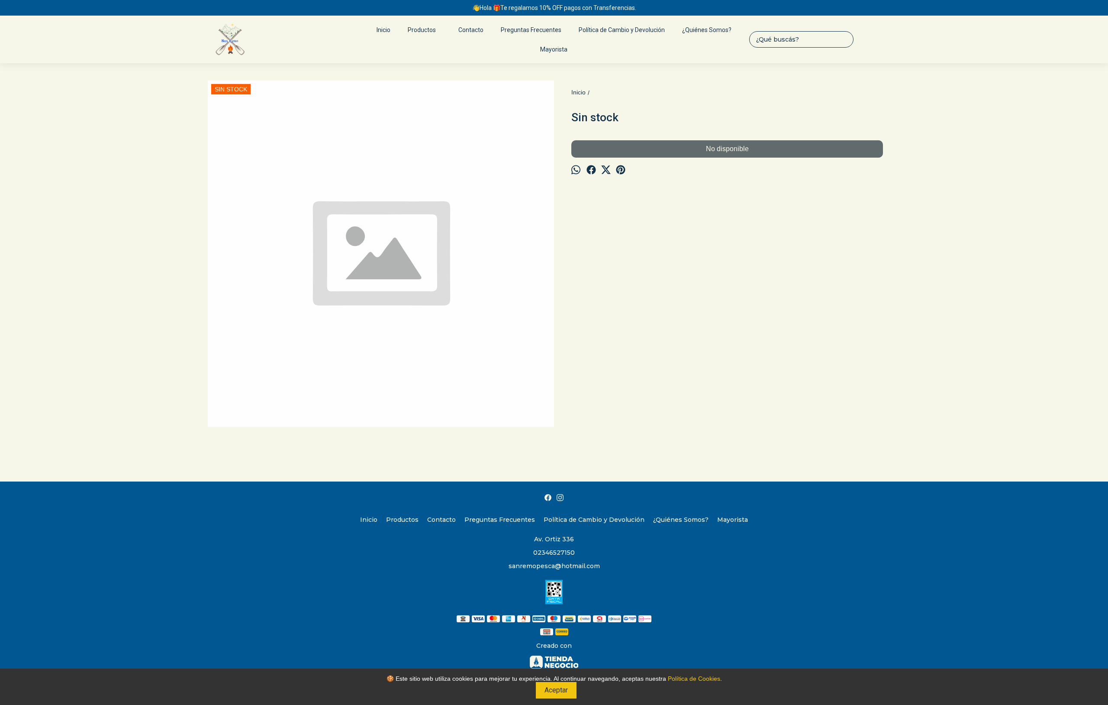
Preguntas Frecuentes (531, 29)
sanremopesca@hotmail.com (554, 566)
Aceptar (556, 690)
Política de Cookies (694, 678)
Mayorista (553, 49)
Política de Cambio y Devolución (622, 29)
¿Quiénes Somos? (706, 29)
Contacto (470, 29)
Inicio (383, 29)
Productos (422, 29)
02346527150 (554, 552)
